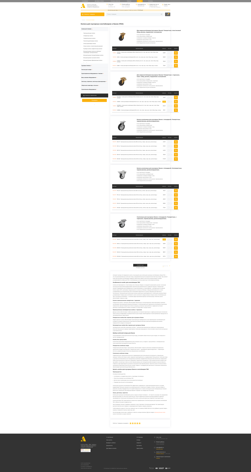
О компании (85, 1)
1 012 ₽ (164, 158)
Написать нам (141, 5)
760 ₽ (164, 61)
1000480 (114, 146)
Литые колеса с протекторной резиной (93, 46)
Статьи (138, 440)
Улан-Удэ (158, 437)
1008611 (114, 105)
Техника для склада (86, 69)
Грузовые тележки (86, 65)
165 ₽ (164, 190)
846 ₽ (164, 105)
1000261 (114, 199)
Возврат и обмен (111, 442)
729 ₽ (164, 65)
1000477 (114, 207)
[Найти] (161, 14)
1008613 (114, 97)
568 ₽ (164, 57)
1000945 (114, 110)
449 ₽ (164, 150)
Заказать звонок (153, 5)
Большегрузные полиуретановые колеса (93, 55)
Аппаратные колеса (88, 35)
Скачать (166, 5)
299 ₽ (164, 199)
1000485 (114, 243)
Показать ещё (140, 265)
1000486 (114, 247)
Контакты (150, 1)
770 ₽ (164, 207)
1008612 (114, 52)
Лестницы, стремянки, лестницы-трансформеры (93, 81)
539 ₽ (164, 247)
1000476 (114, 203)
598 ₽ (164, 203)
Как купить (109, 440)
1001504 (114, 101)
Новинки (129, 1)
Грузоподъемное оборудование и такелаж (91, 73)
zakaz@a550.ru (142, 4)
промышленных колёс (160, 412)
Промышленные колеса (89, 33)
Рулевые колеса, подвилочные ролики (92, 48)
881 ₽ (164, 252)
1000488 (114, 256)
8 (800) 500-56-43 (154, 4)
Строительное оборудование (88, 89)
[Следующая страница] (169, 266)
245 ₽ (164, 141)
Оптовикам (140, 437)
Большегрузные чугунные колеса (91, 57)
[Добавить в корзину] (176, 53)
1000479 (114, 141)
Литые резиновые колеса (89, 43)
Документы (109, 445)
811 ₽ (164, 110)
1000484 (114, 239)
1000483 (114, 158)
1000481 (114, 150)
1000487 (114, 252)
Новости (139, 442)
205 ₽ (164, 194)
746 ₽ (164, 97)
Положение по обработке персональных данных (115, 468)
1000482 (114, 154)
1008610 (114, 61)
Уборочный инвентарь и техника (89, 85)
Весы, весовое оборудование (88, 77)
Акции (139, 1)
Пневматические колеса (89, 38)
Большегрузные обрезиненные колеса (92, 60)
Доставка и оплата (99, 1)
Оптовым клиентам (115, 1)
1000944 (114, 65)
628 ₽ (164, 52)
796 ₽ (164, 154)
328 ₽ (164, 243)
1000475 (114, 194)
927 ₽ (164, 256)
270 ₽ (164, 146)
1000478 (114, 190)
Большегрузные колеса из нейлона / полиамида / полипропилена (92, 52)
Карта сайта (140, 448)
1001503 (114, 57)
